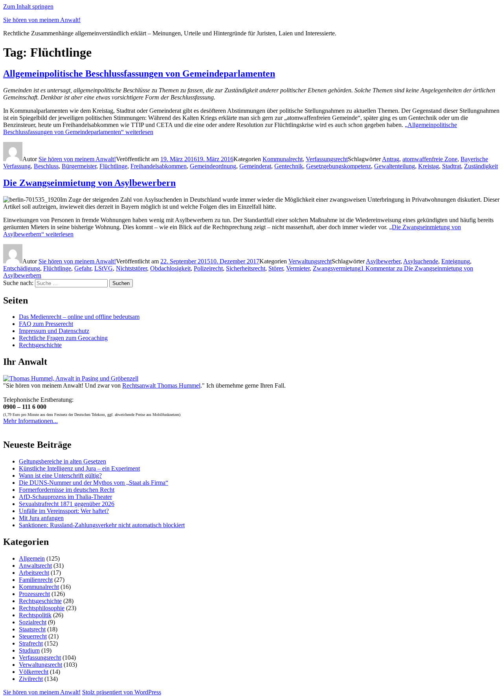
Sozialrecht (32, 622)
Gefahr (82, 268)
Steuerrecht (33, 636)
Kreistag (428, 166)
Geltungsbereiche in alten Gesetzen (62, 461)
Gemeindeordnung (213, 166)
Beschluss (46, 166)
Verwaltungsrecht (310, 261)
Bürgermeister (79, 166)
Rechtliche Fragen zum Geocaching (63, 338)
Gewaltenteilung (394, 166)
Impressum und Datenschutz (54, 330)
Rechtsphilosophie (41, 608)
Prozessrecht (34, 593)
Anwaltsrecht (35, 565)
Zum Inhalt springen (28, 6)
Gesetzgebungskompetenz (338, 166)
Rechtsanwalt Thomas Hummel (161, 385)
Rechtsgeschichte (40, 345)
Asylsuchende (420, 261)
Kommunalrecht (283, 159)
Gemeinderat (255, 166)
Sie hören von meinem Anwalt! (42, 20)
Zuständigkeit (481, 166)
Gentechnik (288, 166)
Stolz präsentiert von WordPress (121, 692)
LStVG (103, 268)
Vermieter (298, 268)
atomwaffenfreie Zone (429, 159)
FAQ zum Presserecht (46, 323)
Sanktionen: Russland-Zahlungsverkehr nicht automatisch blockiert (102, 525)
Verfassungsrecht (327, 159)
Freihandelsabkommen (158, 166)
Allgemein (32, 558)
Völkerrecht (33, 671)
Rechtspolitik (35, 615)
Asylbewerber (383, 261)
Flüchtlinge (113, 166)
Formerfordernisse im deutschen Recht (66, 489)
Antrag (390, 159)
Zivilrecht (31, 678)
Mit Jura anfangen (41, 518)
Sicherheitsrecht (245, 268)
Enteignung (455, 261)
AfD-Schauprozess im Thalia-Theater (65, 496)
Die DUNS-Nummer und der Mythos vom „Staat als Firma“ (93, 482)
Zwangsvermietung (337, 268)
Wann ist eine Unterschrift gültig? (60, 475)
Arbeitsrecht (34, 572)
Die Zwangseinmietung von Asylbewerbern (89, 183)
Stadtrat (451, 166)
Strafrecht (31, 643)
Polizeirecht (208, 268)
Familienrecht (36, 579)
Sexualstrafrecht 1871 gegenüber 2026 (66, 503)
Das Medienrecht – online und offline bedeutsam (79, 316)
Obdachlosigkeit (170, 268)
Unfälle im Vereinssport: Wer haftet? (64, 511)
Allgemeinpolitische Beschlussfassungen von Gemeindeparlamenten (139, 73)
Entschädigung (21, 268)
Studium (29, 650)
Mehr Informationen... (30, 421)
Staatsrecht (32, 629)
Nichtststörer (131, 268)
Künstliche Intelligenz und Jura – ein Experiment (79, 468)
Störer (275, 268)
